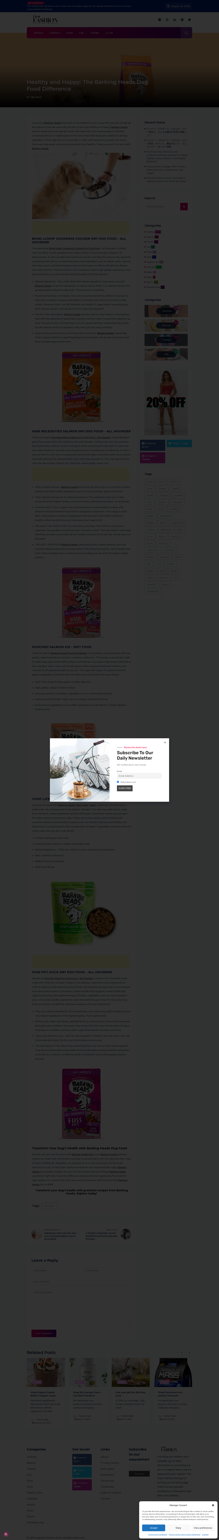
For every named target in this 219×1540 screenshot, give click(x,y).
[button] (213, 1505)
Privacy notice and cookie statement (184, 1534)
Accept (153, 1527)
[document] (109, 770)
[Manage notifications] (5, 1534)
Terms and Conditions (157, 1534)
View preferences (203, 1527)
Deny (178, 1527)
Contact (205, 1534)
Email (119, 771)
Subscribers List (128, 782)
